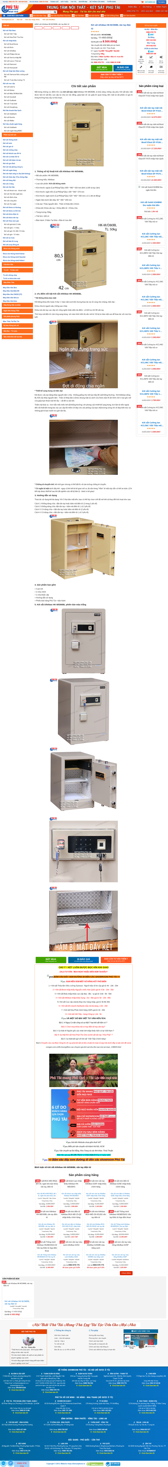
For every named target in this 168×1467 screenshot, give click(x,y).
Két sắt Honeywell (10, 68)
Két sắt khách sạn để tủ (12, 153)
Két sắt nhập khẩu (9, 41)
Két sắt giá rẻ (94, 16)
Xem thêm (127, 1273)
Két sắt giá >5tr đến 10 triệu (14, 231)
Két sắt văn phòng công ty (13, 167)
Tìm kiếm (161, 2)
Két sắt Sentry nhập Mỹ (12, 57)
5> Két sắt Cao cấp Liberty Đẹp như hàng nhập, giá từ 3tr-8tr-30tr (83, 1002)
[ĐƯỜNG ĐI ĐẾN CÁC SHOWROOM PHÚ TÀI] (50, 976)
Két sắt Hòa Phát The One (60, 16)
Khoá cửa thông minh (12, 248)
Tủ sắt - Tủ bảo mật (11, 270)
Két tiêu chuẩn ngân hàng (12, 124)
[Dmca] (95, 1464)
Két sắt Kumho (9, 117)
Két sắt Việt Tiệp (39, 16)
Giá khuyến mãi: (96, 42)
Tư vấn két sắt (59, 1344)
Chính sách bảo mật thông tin (98, 1347)
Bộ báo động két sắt (11, 325)
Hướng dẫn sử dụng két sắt (98, 1344)
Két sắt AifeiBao (10, 51)
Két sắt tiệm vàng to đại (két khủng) (16, 174)
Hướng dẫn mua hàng (96, 1335)
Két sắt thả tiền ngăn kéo (13, 194)
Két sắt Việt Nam (9, 30)
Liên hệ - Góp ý (59, 1341)
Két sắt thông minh (10, 140)
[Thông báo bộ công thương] (113, 1464)
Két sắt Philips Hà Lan (12, 54)
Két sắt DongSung (10, 107)
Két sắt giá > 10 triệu (11, 234)
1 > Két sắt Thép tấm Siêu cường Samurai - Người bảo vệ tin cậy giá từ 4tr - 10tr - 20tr (83, 986)
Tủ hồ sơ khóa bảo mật (11, 278)
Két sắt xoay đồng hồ (11, 245)
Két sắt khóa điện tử (10, 214)
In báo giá (123, 68)
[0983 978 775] (10, 1463)
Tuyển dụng (111, 2)
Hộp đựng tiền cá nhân (12, 305)
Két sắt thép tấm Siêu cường (13, 71)
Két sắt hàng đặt (9, 180)
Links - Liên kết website (62, 1338)
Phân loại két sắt (10, 135)
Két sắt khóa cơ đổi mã (11, 211)
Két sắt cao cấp (9, 83)
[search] (55, 12)
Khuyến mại (83, 2)
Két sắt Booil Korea (11, 44)
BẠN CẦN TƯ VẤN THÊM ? (111, 75)
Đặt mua (101, 68)
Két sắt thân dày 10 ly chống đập (15, 177)
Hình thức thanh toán (61, 1335)
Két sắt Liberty (9, 87)
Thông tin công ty (63, 1330)
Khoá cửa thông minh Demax (13, 254)
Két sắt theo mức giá (11, 221)
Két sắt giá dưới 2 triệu (12, 224)
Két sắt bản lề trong (10, 241)
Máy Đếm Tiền (9, 282)
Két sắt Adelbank (10, 114)
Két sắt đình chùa (10, 197)
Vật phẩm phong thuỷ (11, 316)
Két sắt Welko (9, 121)
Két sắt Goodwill (10, 97)
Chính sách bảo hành (96, 1341)
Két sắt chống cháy (111, 16)
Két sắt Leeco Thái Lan (12, 61)
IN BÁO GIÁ (83, 960)
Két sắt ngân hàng (10, 170)
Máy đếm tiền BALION (11, 291)
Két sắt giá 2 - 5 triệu (11, 228)
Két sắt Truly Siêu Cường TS (14, 80)
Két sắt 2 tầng (8, 184)
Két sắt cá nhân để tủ (11, 157)
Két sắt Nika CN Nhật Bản (13, 93)
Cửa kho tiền (8, 264)
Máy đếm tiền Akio (10, 288)
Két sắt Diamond (10, 64)
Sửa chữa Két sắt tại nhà (13, 337)
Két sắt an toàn (9, 238)
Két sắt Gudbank (10, 100)
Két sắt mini (79, 16)
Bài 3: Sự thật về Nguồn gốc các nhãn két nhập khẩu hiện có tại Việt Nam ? (83, 1031)
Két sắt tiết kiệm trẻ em (12, 160)
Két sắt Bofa (8, 47)
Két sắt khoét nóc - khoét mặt (15, 190)
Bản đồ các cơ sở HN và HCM (64, 1349)
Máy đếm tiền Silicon (11, 298)
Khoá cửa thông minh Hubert (14, 260)
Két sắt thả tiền (9, 187)
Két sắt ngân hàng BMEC (13, 131)
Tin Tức (73, 2)
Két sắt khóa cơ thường (12, 207)
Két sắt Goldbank (10, 127)
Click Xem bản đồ (17, 1390)
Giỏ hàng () (150, 2)
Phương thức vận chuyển (97, 1338)
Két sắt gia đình (129, 16)
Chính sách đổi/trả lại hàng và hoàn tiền (102, 1349)
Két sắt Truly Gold (10, 104)
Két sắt (6, 25)
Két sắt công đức (10, 201)
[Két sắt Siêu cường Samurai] (118, 986)
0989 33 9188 (43, 2)
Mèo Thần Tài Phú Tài (11, 321)
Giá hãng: (94, 38)
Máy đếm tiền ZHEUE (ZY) (12, 294)
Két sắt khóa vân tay (10, 218)
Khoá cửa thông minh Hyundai (14, 257)
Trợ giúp (94, 1330)
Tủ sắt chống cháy (10, 275)
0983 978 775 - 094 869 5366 (18, 2)
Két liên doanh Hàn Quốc (12, 110)
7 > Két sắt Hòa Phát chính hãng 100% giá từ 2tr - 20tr (83, 1010)
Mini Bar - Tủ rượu (10, 331)
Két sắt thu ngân (10, 204)
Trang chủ (54, 2)
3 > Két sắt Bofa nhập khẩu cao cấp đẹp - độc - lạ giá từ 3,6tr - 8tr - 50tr (83, 994)
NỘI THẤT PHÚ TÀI (28, 1332)
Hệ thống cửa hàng (97, 2)
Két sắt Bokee (9, 90)
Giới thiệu (64, 2)
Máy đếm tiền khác (10, 301)
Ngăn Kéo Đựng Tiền (11, 311)
